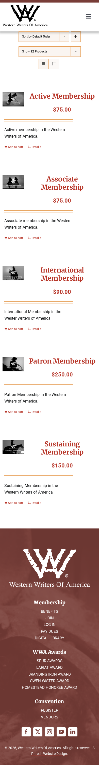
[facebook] (26, 731)
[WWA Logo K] (25, 7)
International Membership (62, 274)
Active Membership (62, 96)
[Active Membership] (13, 99)
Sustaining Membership (62, 448)
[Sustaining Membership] (13, 447)
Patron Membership (62, 361)
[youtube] (61, 731)
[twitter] (37, 731)
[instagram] (49, 731)
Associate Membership (62, 183)
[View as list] (54, 64)
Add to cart (15, 147)
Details (36, 147)
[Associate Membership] (13, 182)
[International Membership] (13, 273)
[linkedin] (72, 731)
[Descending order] (76, 36)
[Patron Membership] (13, 364)
